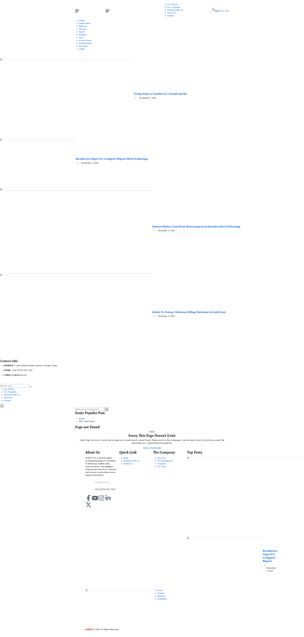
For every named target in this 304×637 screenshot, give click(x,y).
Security (82, 29)
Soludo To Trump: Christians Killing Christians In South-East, (189, 312)
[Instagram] (101, 498)
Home (82, 418)
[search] (30, 386)
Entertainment (85, 43)
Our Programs (173, 7)
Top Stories (172, 4)
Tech (81, 37)
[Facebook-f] (88, 498)
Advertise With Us (175, 10)
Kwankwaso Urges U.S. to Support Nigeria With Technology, (112, 159)
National (82, 26)
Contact (170, 15)
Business (83, 35)
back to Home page (152, 448)
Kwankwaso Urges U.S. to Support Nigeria (270, 556)
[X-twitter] (88, 505)
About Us (171, 13)
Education (83, 46)
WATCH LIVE (223, 11)
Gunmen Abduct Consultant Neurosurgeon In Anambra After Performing (196, 226)
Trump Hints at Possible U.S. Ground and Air (160, 94)
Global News (84, 23)
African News (85, 40)
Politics (82, 20)
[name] (67, 98)
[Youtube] (95, 498)
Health (82, 49)
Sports (82, 32)
